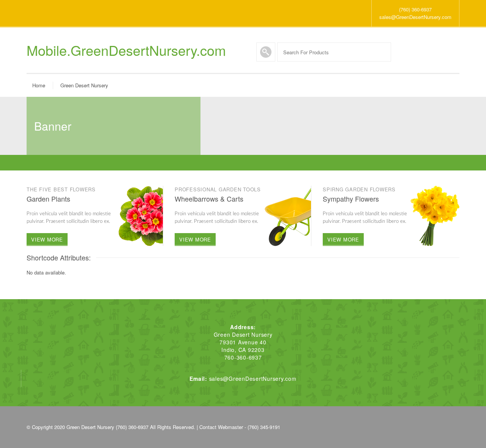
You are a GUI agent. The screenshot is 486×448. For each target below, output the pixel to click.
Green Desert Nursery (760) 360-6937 (107, 427)
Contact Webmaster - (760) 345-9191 (239, 427)
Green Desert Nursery (84, 85)
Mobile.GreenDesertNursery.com (126, 50)
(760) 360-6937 (415, 9)
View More (47, 239)
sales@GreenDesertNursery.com (415, 17)
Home (38, 85)
